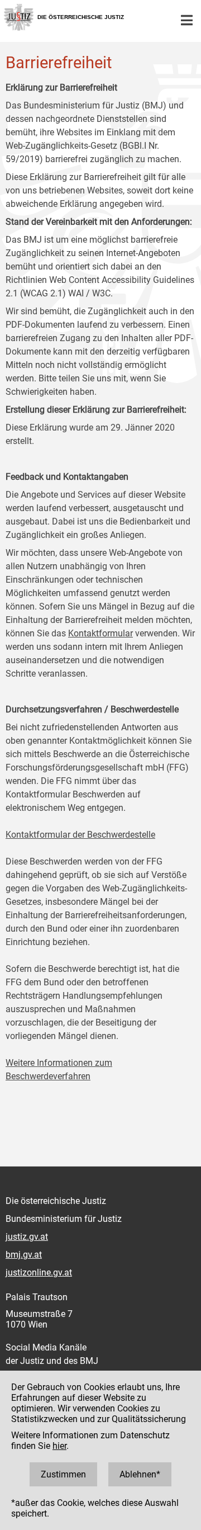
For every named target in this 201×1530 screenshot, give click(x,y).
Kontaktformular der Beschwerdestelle (80, 834)
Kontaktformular (100, 633)
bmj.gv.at (24, 1254)
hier (59, 1446)
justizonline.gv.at (39, 1272)
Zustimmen (63, 1474)
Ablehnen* (139, 1474)
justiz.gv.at (27, 1236)
